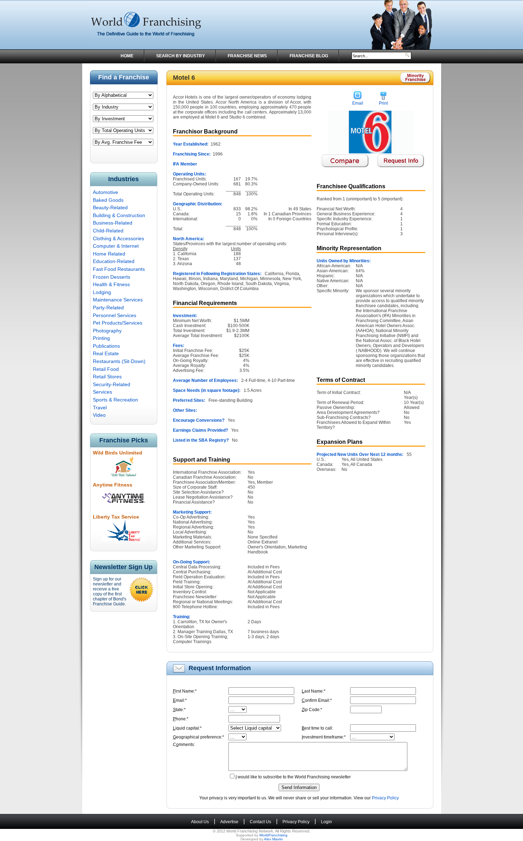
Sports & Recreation (115, 400)
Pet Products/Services (117, 323)
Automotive (105, 192)
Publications (106, 346)
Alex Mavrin (273, 839)
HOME (127, 55)
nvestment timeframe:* (324, 737)
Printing (101, 338)
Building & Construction (119, 215)
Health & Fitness (111, 284)
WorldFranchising (273, 835)
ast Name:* (314, 691)
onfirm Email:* (317, 700)
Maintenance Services (118, 300)
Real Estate (106, 353)
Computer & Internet (116, 246)
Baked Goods (108, 200)
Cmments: (184, 744)
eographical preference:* (198, 737)
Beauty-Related (110, 207)
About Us (200, 821)
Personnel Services (114, 315)
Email (357, 103)
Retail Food (106, 369)
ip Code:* (312, 709)
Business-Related (112, 223)
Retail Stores (107, 376)
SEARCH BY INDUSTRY (180, 55)
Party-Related (108, 307)
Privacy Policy (385, 797)
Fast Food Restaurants (119, 269)
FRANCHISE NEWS (247, 55)
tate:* (179, 709)
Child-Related (108, 230)
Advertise (229, 821)
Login (326, 821)
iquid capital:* (187, 728)
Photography (107, 330)
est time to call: (317, 728)
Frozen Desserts (111, 277)
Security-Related (111, 384)
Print (383, 103)
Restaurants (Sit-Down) (119, 361)
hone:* (181, 718)
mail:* (180, 700)
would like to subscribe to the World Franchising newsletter (293, 776)
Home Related (109, 254)
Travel (100, 407)
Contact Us (260, 821)
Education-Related (113, 261)
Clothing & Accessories (118, 238)
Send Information (299, 787)
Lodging (102, 292)
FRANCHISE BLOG (309, 55)
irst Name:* (185, 691)
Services (102, 392)
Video (99, 415)
